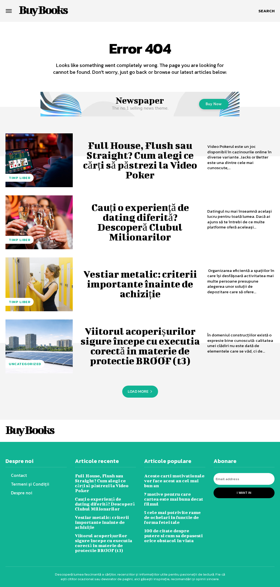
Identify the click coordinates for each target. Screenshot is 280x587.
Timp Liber (19, 177)
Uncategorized (25, 363)
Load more (138, 391)
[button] (266, 11)
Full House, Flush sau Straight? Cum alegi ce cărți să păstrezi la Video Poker (140, 159)
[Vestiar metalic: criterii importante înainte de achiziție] (39, 284)
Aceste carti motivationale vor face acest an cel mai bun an (174, 480)
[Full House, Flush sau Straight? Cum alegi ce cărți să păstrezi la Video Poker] (39, 160)
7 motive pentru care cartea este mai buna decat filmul (173, 498)
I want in (244, 492)
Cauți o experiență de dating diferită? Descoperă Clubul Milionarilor (140, 221)
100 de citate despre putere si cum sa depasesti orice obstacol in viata (173, 535)
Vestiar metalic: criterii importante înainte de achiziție (140, 283)
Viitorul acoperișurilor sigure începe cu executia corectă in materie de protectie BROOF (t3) (140, 345)
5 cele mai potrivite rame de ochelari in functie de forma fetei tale (172, 517)
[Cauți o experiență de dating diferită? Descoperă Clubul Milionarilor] (39, 222)
